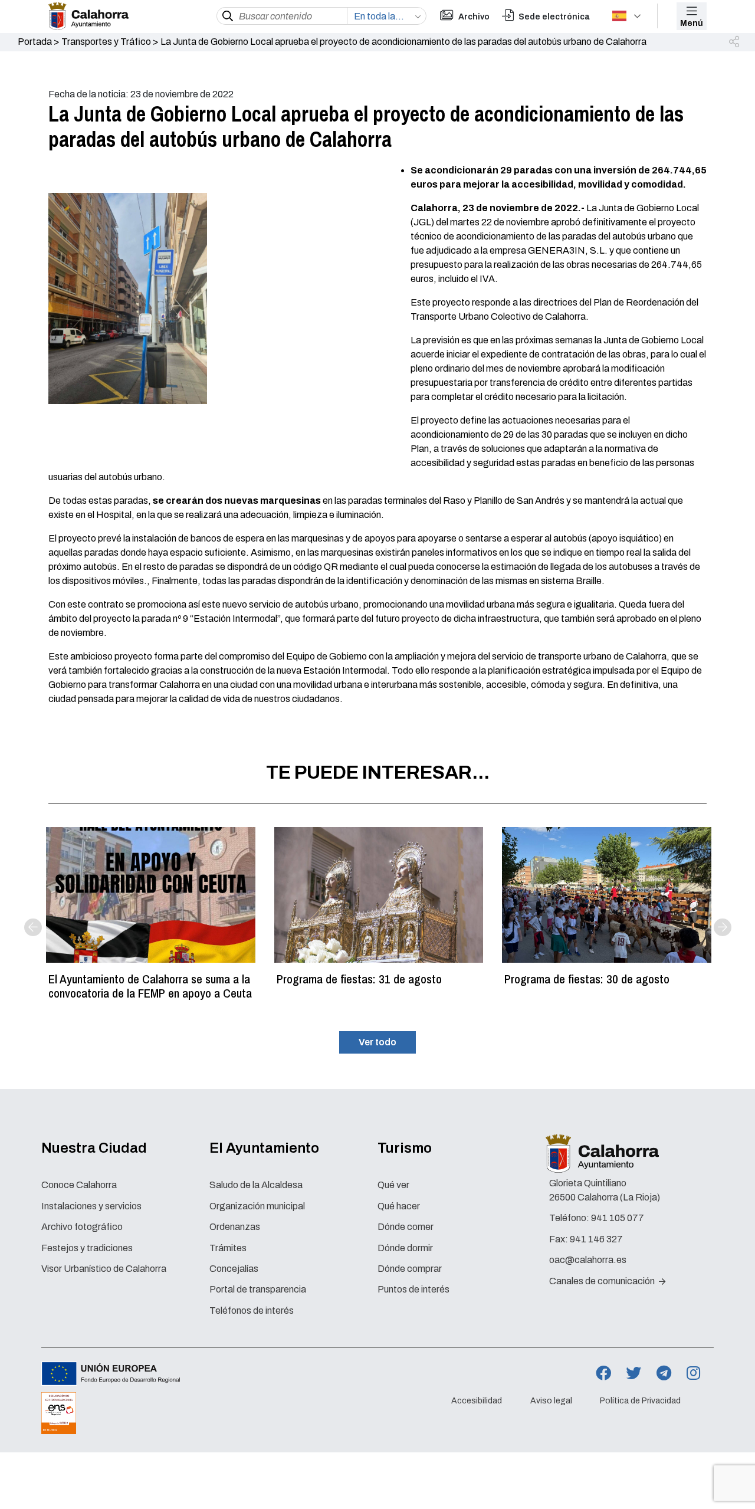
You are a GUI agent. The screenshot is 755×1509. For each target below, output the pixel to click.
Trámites (228, 1248)
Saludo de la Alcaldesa (256, 1185)
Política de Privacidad (640, 1400)
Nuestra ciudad (94, 1148)
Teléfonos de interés (251, 1310)
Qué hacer (399, 1206)
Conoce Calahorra (79, 1185)
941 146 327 (596, 1239)
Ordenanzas (234, 1227)
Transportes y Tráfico (106, 42)
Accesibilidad (476, 1400)
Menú (691, 23)
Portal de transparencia (257, 1289)
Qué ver (393, 1185)
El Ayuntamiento (264, 1148)
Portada (35, 42)
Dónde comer (406, 1227)
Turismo (405, 1148)
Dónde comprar (410, 1269)
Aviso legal (551, 1400)
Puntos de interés (413, 1289)
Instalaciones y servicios (91, 1206)
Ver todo (377, 1042)
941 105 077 (617, 1218)
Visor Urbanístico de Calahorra (103, 1269)
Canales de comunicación (602, 1281)
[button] (735, 42)
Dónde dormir (405, 1248)
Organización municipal (257, 1206)
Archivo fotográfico (82, 1227)
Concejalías (233, 1269)
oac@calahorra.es (587, 1260)
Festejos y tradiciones (87, 1248)
